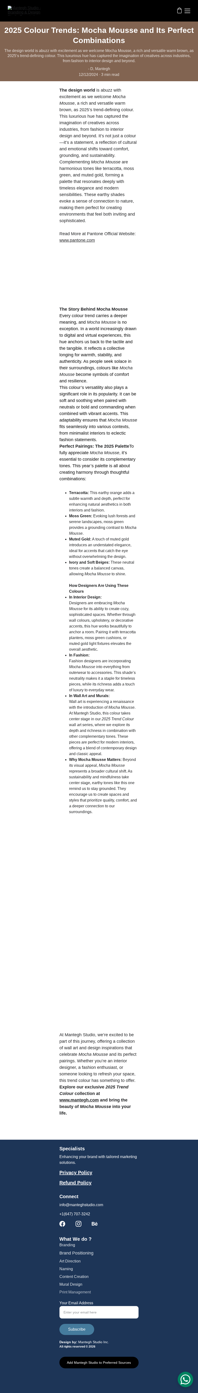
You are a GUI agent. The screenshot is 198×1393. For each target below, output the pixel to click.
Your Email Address (76, 1303)
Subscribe (76, 1329)
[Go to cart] (179, 11)
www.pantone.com (77, 240)
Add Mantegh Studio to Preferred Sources (99, 1362)
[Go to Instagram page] (78, 1224)
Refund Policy (75, 1182)
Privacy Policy (75, 1172)
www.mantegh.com (79, 1100)
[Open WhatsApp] (185, 1379)
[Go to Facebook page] (62, 1224)
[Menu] (187, 11)
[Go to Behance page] (95, 1224)
